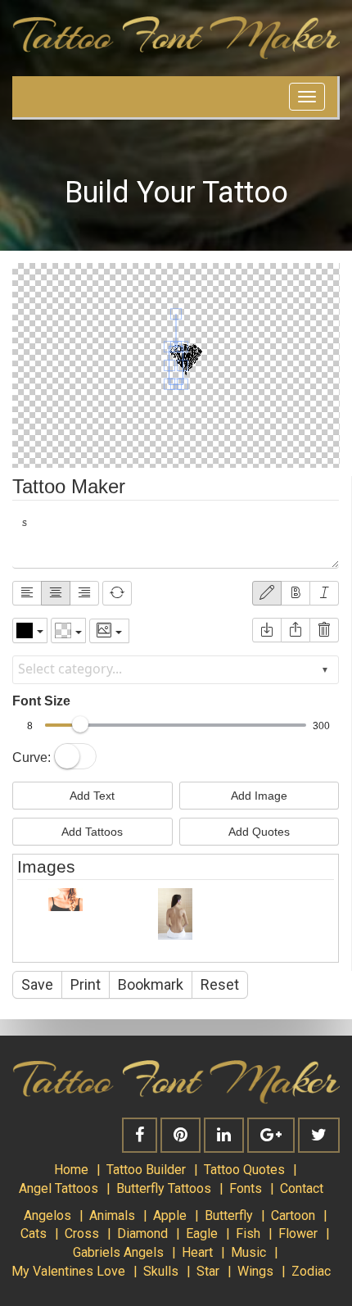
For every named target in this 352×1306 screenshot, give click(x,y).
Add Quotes (259, 831)
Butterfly (229, 1215)
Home (71, 1169)
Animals (112, 1215)
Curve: (31, 757)
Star (207, 1271)
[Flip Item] (117, 593)
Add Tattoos (92, 831)
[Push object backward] (295, 630)
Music (248, 1252)
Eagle (202, 1233)
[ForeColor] (29, 630)
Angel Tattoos (58, 1188)
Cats (33, 1233)
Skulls (160, 1271)
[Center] (55, 593)
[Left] (27, 593)
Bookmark (150, 984)
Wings (255, 1271)
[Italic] (324, 593)
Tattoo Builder (146, 1169)
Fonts (245, 1188)
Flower (298, 1233)
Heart (197, 1252)
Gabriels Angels (118, 1252)
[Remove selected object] (324, 630)
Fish (248, 1233)
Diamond (142, 1233)
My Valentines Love (68, 1271)
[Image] (109, 631)
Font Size (41, 701)
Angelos (47, 1215)
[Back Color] (68, 630)
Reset (220, 984)
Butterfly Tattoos (163, 1188)
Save (37, 984)
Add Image (259, 795)
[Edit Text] (267, 593)
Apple (170, 1215)
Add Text (92, 795)
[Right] (84, 593)
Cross (82, 1233)
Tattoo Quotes (244, 1169)
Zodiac (311, 1271)
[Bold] (295, 593)
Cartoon (293, 1215)
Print (85, 984)
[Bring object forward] (267, 630)
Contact (301, 1188)
